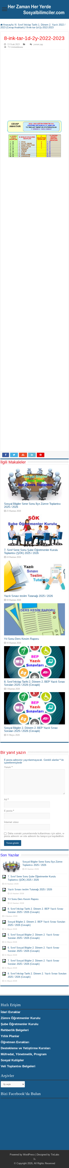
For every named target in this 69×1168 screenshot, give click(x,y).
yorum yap (38, 44)
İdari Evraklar (10, 1012)
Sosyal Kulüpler (12, 1060)
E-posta (9, 810)
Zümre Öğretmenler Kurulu (20, 1018)
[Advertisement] (34, 85)
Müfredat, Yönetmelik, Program (24, 1054)
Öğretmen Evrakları (15, 1042)
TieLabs (55, 1154)
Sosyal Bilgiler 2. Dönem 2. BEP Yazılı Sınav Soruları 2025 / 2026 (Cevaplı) (31, 729)
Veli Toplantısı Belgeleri (18, 1066)
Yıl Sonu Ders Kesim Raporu (21, 638)
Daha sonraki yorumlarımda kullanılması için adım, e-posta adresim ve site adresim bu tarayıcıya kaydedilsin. (34, 835)
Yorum (8, 767)
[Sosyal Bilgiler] (34, 9)
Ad (6, 799)
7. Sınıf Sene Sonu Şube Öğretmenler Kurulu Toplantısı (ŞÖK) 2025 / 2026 (31, 551)
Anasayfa (8, 24)
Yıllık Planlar (10, 1036)
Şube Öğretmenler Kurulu (19, 1024)
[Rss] (34, 1159)
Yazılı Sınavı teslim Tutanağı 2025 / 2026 (28, 595)
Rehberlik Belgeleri (15, 1030)
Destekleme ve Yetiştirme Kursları (25, 1048)
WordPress (29, 1154)
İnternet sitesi (11, 822)
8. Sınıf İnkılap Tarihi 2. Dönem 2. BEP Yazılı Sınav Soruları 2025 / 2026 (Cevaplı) (34, 683)
